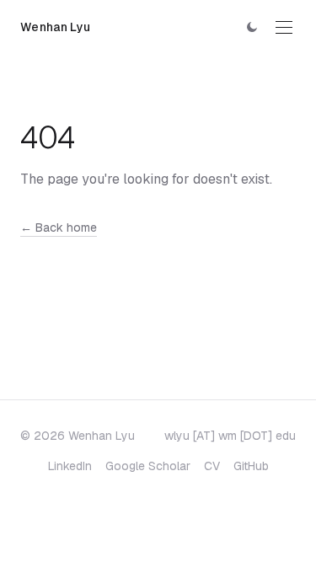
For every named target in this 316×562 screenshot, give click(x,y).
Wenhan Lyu (55, 27)
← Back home (58, 227)
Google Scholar (147, 466)
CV (212, 466)
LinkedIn (70, 466)
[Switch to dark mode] (251, 26)
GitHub (251, 466)
